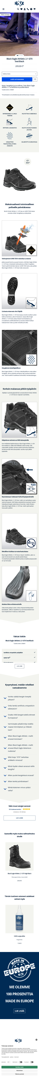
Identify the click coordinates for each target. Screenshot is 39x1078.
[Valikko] (3, 9)
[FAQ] (31, 9)
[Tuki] (28, 9)
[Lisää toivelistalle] (35, 79)
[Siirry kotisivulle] (19, 4)
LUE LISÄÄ (19, 1010)
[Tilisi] (24, 9)
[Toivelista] (21, 9)
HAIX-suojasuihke (19, 936)
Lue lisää (19, 666)
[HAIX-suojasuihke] (19, 919)
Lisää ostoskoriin (17, 79)
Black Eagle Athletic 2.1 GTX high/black (19, 874)
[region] (19, 34)
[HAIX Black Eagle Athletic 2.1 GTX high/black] (19, 856)
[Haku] (18, 9)
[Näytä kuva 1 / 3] (17, 55)
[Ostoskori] (35, 9)
